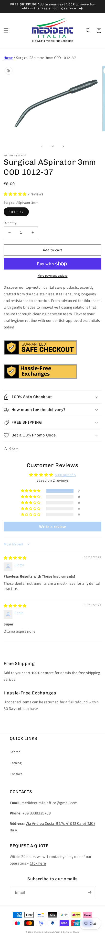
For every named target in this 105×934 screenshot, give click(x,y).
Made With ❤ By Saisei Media (64, 932)
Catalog (15, 762)
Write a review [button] (52, 526)
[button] (6, 30)
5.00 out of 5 (65, 475)
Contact (16, 773)
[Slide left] (41, 146)
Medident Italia (41, 932)
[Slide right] (63, 146)
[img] (15, 558)
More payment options (53, 275)
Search (15, 751)
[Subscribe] (89, 892)
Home (8, 57)
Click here (38, 863)
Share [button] (14, 448)
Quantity (10, 222)
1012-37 (16, 211)
